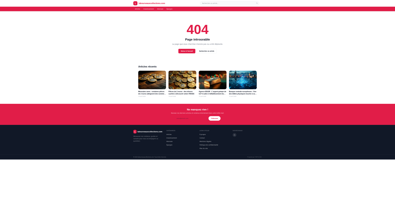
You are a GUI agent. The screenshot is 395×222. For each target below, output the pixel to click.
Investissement (148, 9)
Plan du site (204, 148)
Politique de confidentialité (209, 145)
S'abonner (214, 118)
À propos (203, 134)
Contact (202, 138)
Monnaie (160, 9)
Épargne (169, 9)
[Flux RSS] (234, 135)
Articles (137, 9)
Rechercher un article (206, 51)
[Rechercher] (257, 3)
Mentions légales (205, 141)
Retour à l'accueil (187, 51)
